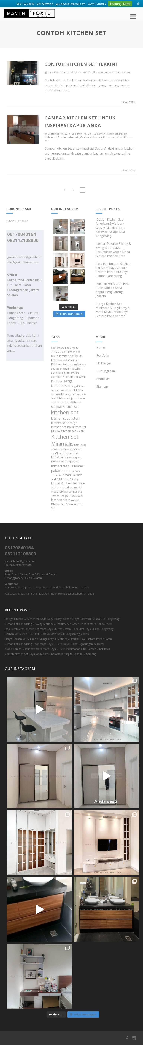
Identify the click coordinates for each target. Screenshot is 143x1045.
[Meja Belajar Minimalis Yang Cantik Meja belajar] (60, 293)
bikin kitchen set (62, 356)
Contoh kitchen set (106, 72)
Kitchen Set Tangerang (64, 461)
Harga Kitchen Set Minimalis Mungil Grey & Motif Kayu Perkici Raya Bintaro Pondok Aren (113, 310)
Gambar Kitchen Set (64, 376)
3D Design (103, 363)
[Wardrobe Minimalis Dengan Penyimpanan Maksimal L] (60, 243)
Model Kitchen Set (64, 483)
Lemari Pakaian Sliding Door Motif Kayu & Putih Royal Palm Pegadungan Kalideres (54, 644)
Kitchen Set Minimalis (65, 440)
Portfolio (102, 355)
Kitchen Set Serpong (71, 457)
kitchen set (65, 412)
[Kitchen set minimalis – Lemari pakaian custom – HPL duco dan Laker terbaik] (29, 18)
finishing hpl (62, 372)
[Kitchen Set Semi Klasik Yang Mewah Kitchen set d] (77, 226)
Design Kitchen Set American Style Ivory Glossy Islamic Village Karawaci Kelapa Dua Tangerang (110, 227)
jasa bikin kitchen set (68, 394)
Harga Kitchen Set (62, 383)
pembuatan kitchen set (67, 497)
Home (100, 348)
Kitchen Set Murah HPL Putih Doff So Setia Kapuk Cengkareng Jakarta (112, 290)
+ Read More (128, 102)
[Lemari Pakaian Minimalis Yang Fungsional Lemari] (77, 243)
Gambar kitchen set (91, 137)
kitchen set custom (65, 418)
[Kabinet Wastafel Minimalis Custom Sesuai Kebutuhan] (60, 276)
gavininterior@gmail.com (24, 257)
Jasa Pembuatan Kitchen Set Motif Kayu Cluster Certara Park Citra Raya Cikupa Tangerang (113, 270)
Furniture (74, 372)
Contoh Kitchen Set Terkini (81, 64)
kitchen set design (64, 423)
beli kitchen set (71, 352)
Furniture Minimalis (68, 137)
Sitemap (102, 387)
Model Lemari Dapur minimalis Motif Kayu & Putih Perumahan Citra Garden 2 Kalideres (57, 649)
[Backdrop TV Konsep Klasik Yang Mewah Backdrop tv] (77, 260)
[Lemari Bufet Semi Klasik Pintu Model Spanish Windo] (60, 260)
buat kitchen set (66, 358)
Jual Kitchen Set (67, 406)
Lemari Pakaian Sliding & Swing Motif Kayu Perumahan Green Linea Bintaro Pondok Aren (113, 250)
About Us (102, 379)
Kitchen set (124, 72)
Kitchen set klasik (73, 431)
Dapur (58, 369)
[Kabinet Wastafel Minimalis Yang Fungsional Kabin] (77, 276)
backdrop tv (57, 348)
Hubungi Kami (106, 371)
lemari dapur (62, 465)
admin (77, 72)
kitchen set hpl (61, 427)
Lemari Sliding (69, 479)
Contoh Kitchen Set (65, 362)
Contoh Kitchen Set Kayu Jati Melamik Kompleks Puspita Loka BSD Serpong (50, 654)
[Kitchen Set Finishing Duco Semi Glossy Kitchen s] (60, 226)
